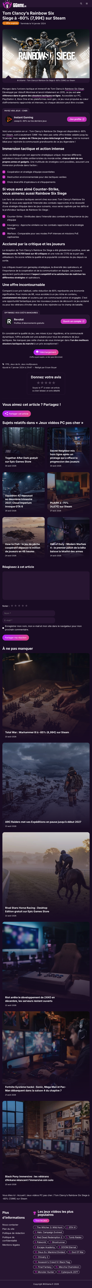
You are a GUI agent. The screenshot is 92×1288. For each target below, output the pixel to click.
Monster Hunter (46, 1272)
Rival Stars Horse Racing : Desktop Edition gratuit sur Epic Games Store (27, 909)
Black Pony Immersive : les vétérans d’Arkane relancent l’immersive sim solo (29, 1178)
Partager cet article (18, 413)
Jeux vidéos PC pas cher (39, 1195)
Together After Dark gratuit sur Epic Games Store (21, 459)
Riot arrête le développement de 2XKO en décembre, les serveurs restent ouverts (30, 999)
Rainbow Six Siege (74, 89)
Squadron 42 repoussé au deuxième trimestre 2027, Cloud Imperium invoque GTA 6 (19, 501)
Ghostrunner (58, 1242)
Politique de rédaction (13, 1233)
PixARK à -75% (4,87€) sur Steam (61, 504)
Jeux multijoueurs (29, 364)
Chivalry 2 (43, 1257)
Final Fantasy (45, 1267)
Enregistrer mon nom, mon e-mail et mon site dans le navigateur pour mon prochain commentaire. (43, 628)
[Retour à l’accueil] (11, 3)
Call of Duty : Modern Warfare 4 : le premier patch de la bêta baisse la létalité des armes (68, 548)
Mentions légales (11, 1245)
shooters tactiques (42, 95)
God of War (78, 1252)
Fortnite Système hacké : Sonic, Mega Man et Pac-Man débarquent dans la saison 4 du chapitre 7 (35, 1088)
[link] (46, 119)
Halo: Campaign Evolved (49, 1232)
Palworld (41, 1242)
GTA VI (72, 1227)
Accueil (21, 1195)
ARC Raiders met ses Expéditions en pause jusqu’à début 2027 (43, 821)
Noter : (5, 606)
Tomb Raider (75, 1237)
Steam (9, 134)
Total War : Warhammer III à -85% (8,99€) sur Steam (37, 732)
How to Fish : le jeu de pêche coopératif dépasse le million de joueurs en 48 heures (22, 548)
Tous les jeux (41, 1220)
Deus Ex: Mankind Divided (51, 1252)
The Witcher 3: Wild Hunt (49, 1227)
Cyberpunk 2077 (69, 1272)
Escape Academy (46, 1247)
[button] (81, 3)
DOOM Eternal (68, 1247)
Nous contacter (10, 1224)
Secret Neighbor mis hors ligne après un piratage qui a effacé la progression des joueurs (64, 456)
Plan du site (8, 1229)
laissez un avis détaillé (50, 390)
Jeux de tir (15, 364)
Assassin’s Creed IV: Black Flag (54, 1262)
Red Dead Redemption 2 (49, 1237)
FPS (7, 364)
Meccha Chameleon (69, 1267)
